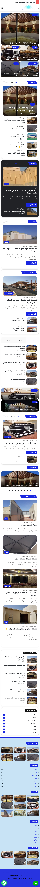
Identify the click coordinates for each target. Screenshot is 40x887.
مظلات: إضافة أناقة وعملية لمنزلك (16, 154)
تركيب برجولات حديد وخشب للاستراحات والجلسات (22, 42)
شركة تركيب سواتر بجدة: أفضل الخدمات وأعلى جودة (21, 192)
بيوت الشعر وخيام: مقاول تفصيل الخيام (12, 58)
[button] (4, 883)
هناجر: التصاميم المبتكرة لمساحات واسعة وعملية (20, 250)
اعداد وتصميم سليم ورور (15, 875)
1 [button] (30, 490)
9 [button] (18, 490)
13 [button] (12, 490)
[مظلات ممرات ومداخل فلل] (10, 69)
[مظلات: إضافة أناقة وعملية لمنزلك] (32, 153)
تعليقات (8, 340)
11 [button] (15, 490)
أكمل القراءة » (32, 205)
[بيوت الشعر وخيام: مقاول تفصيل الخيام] (10, 53)
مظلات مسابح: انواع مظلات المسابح (16, 137)
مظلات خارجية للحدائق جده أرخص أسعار (30, 58)
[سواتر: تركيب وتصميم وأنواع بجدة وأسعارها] (32, 211)
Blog (34, 717)
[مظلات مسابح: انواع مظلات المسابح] (32, 136)
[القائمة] (2, 8)
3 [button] (27, 490)
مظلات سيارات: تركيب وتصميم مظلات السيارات (15, 329)
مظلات (35, 15)
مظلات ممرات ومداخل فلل (11, 74)
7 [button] (21, 490)
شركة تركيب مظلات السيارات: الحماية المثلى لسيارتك (21, 2)
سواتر (12, 163)
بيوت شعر (15, 47)
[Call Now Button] (35, 883)
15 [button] (9, 490)
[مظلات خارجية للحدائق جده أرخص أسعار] (29, 53)
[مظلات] (33, 798)
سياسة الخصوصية (12, 878)
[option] (20, 45)
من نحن (20, 878)
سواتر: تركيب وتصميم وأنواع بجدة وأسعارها (14, 212)
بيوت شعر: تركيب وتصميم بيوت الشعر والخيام (15, 460)
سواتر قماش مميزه (29, 525)
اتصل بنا (25, 878)
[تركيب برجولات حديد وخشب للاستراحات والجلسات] (20, 29)
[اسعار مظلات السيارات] (20, 813)
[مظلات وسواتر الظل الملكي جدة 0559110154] (27, 7)
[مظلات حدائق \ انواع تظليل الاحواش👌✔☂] (32, 145)
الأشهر (20, 340)
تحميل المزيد (20, 644)
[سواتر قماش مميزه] (7, 813)
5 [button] (24, 490)
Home (30, 878)
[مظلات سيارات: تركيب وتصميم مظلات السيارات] (32, 329)
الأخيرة (32, 340)
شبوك (34, 732)
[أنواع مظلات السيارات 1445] (32, 320)
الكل (16, 82)
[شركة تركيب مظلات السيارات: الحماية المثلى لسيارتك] (29, 69)
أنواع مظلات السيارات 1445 (16, 320)
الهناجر (34, 729)
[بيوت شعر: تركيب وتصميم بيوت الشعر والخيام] (32, 459)
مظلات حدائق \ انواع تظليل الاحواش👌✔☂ (16, 145)
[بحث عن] (38, 8)
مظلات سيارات (33, 63)
